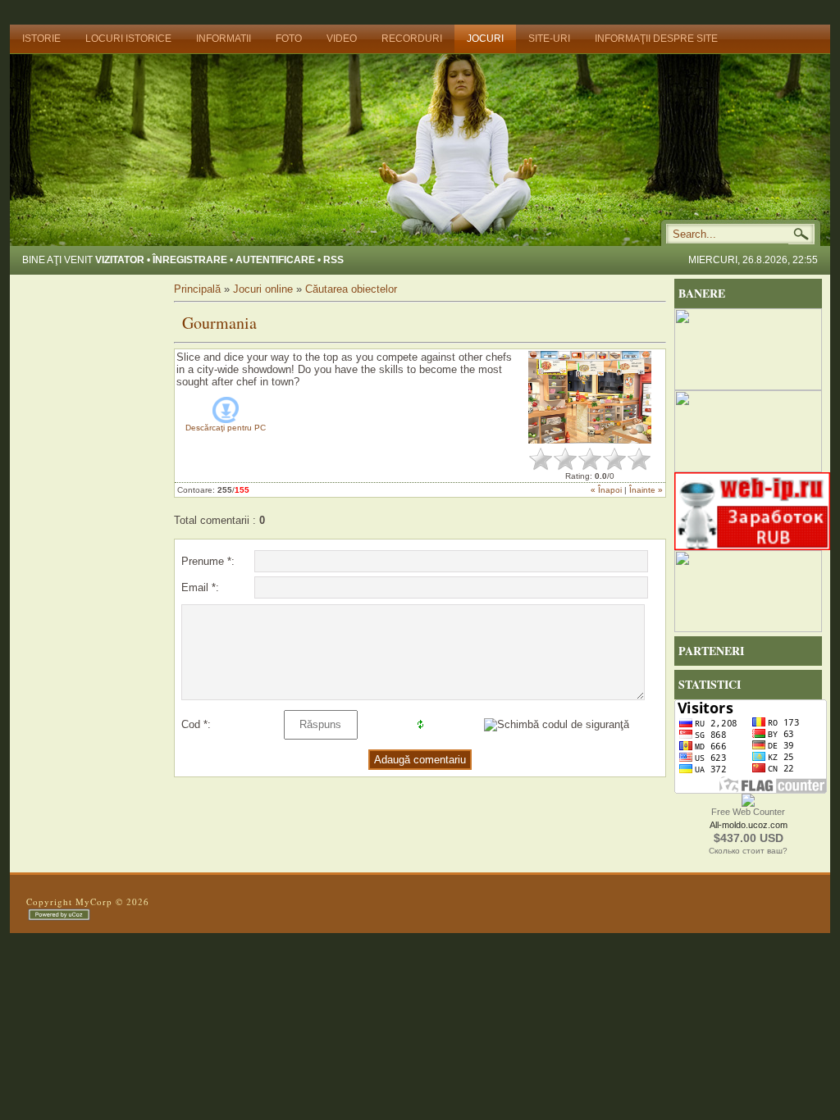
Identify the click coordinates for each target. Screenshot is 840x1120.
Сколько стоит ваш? (748, 850)
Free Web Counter (748, 812)
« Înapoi (606, 489)
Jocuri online (264, 289)
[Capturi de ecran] (589, 397)
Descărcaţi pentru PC (225, 427)
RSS (333, 260)
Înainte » (646, 489)
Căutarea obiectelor (351, 289)
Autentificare (275, 260)
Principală (197, 289)
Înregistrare (190, 260)
